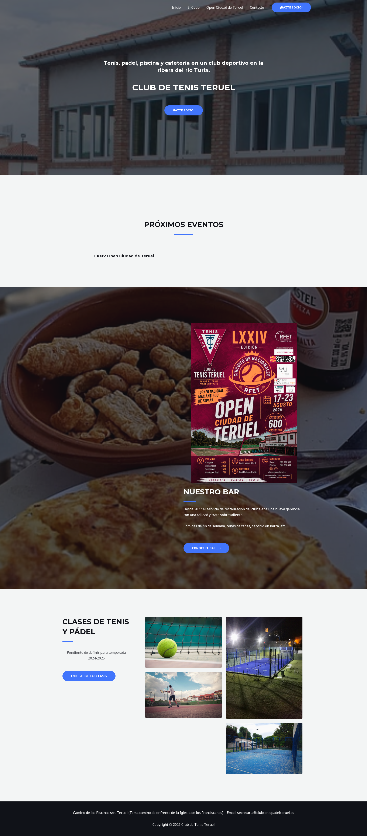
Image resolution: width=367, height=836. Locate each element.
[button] (89, 676)
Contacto (257, 7)
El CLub (194, 7)
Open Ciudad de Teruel (224, 7)
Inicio (176, 7)
